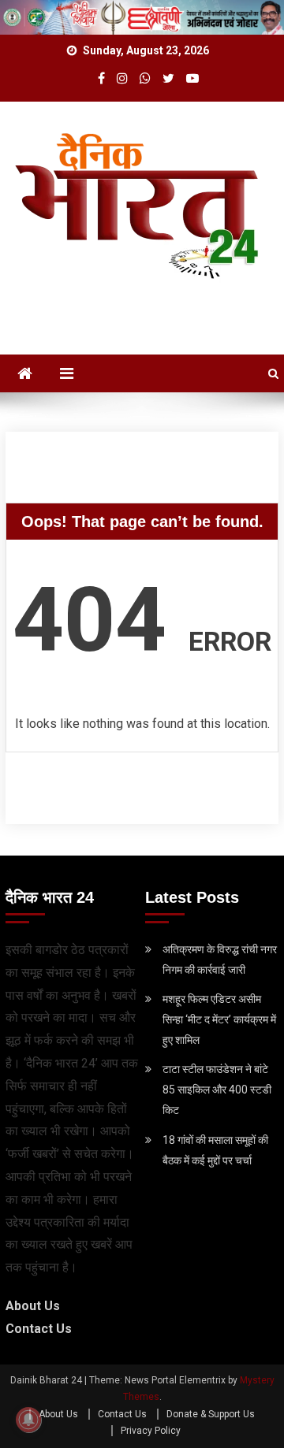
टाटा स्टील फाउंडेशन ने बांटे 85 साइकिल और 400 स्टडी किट (217, 1089)
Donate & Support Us (210, 1414)
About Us (33, 1305)
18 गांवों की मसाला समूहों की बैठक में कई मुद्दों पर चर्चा (215, 1150)
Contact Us (39, 1328)
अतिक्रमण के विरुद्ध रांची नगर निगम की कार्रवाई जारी (220, 959)
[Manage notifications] (28, 1419)
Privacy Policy (151, 1430)
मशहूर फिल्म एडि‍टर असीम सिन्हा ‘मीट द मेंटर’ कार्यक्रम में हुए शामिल (219, 1019)
